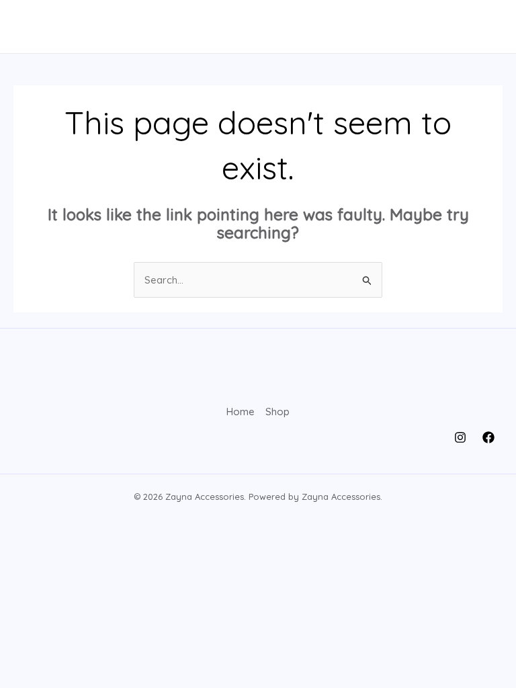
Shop (277, 411)
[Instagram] (460, 437)
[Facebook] (488, 437)
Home (240, 411)
